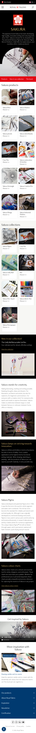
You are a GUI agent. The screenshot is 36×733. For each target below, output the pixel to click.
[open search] (33, 7)
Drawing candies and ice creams (11, 674)
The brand (29, 79)
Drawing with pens (9, 656)
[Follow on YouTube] (23, 722)
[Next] (33, 662)
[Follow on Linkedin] (19, 722)
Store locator (7, 2)
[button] (32, 2)
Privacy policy (20, 726)
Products (4, 79)
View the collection (7, 349)
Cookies (28, 726)
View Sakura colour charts (9, 586)
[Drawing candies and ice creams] (18, 662)
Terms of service (10, 726)
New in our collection (17, 79)
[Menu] (5, 7)
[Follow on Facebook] (12, 722)
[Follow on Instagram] (16, 722)
